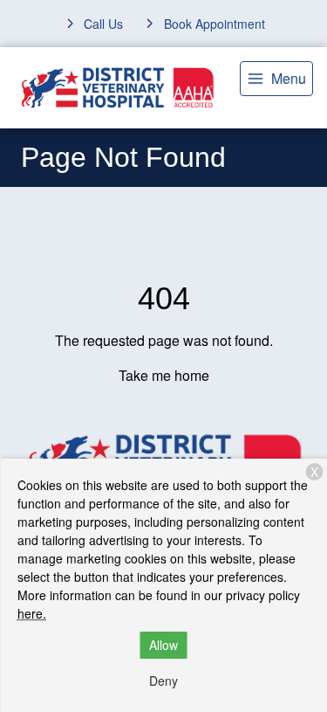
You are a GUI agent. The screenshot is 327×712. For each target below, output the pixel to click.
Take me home (164, 375)
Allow (163, 644)
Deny (163, 680)
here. (31, 613)
